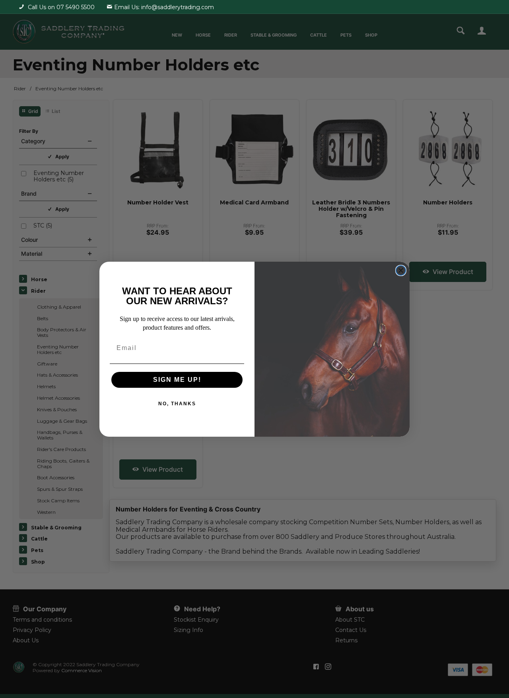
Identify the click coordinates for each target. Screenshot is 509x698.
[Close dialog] (401, 270)
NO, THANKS (177, 403)
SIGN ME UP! (177, 379)
